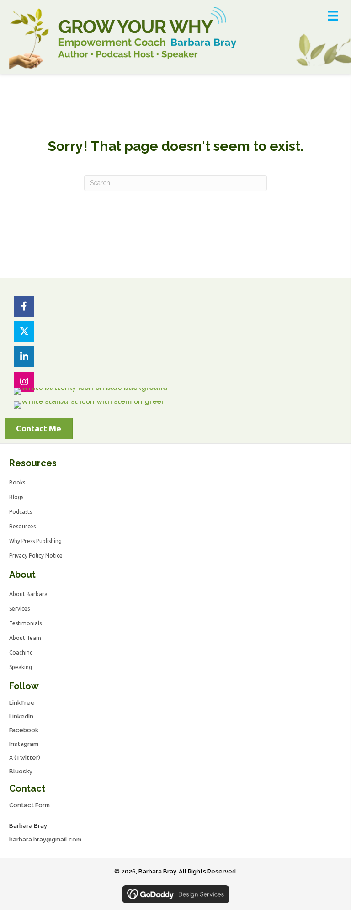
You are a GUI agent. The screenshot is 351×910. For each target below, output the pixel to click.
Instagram (23, 743)
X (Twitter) (24, 757)
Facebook (23, 730)
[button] (24, 306)
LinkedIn (21, 716)
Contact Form (29, 805)
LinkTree (22, 702)
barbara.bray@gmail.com (45, 839)
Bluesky (20, 771)
